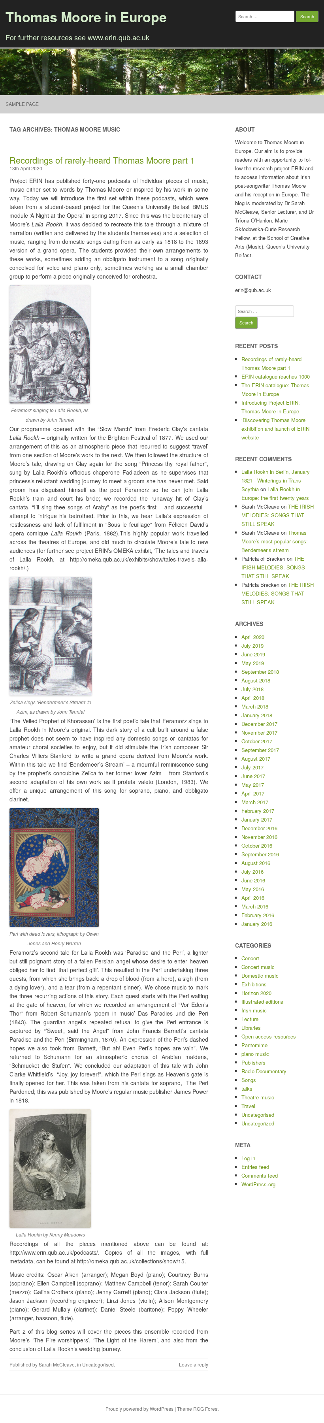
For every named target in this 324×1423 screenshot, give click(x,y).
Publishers (253, 1062)
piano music (255, 1053)
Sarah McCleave (57, 1364)
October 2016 (256, 845)
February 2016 (257, 915)
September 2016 (260, 854)
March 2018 (254, 706)
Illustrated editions (262, 1001)
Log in (248, 1158)
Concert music (258, 967)
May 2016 (252, 889)
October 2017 (256, 741)
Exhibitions (254, 984)
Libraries (251, 1027)
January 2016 (256, 923)
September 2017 (260, 750)
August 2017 (255, 758)
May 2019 (252, 663)
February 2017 (257, 810)
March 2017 (254, 802)
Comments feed (259, 1175)
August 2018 (255, 680)
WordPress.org (258, 1184)
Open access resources (268, 1036)
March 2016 (254, 906)
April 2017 (252, 793)
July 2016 (252, 871)
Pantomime (254, 1045)
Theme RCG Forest (198, 1408)
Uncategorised (98, 1364)
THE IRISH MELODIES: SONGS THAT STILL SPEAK (277, 515)
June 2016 (253, 880)
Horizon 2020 (256, 993)
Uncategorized (257, 1123)
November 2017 (259, 732)
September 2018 (260, 671)
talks (246, 1088)
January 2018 (256, 715)
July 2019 (252, 645)
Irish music (254, 1010)
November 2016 (259, 837)
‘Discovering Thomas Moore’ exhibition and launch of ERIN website (275, 428)
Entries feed (255, 1166)
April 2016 (252, 897)
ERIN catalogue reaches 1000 (275, 376)
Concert (250, 958)
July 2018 (252, 689)
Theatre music (257, 1097)
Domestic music (260, 975)
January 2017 (256, 819)
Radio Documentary (263, 1071)
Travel (248, 1106)
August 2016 (255, 863)
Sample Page (22, 103)
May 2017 (252, 784)
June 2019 (253, 654)
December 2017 (259, 724)
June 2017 (253, 776)
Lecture (249, 1019)
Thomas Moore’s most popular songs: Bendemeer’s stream (274, 541)
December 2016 (259, 828)
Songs (248, 1080)
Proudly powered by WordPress (139, 1408)
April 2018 (252, 697)
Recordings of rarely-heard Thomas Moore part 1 (102, 160)
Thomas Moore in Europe (86, 16)
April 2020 (252, 637)
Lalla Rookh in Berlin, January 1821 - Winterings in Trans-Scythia (275, 480)
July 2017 (252, 767)
